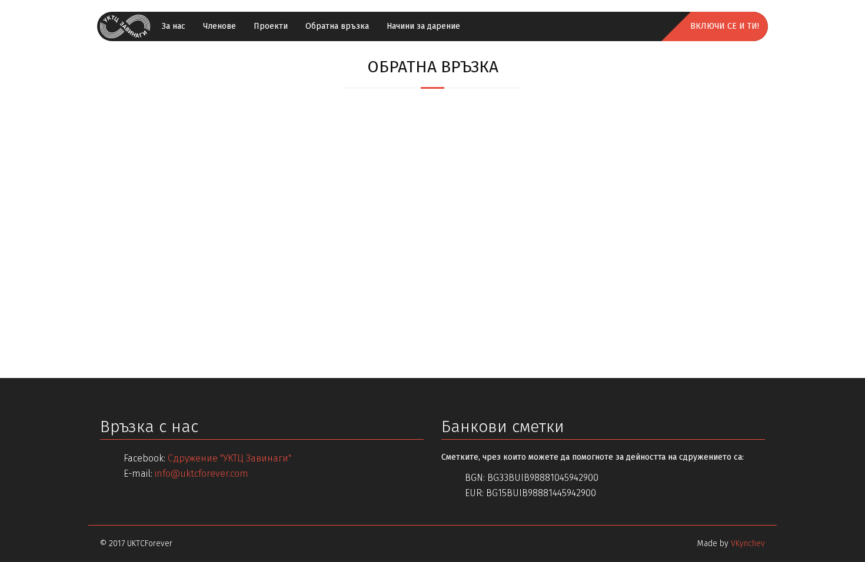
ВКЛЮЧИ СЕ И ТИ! (724, 26)
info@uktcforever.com (201, 473)
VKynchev (748, 543)
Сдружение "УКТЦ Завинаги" (229, 458)
